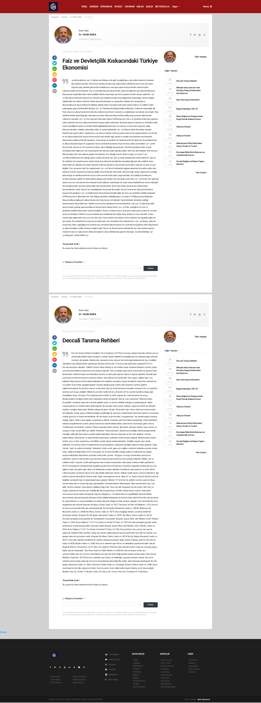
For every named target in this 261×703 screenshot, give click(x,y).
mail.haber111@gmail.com (90, 39)
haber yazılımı (108, 699)
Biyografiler (193, 666)
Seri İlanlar (165, 681)
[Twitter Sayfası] (56, 667)
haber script (153, 699)
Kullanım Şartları (79, 676)
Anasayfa (55, 17)
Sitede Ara (193, 660)
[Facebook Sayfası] (51, 667)
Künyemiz (113, 674)
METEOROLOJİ (162, 6)
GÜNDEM (94, 6)
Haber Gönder (78, 682)
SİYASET (118, 6)
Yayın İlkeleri (55, 679)
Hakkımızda (55, 676)
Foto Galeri (114, 654)
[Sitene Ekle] (85, 667)
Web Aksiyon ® (204, 699)
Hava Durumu (166, 660)
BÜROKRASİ (106, 6)
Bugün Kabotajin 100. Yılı (187, 109)
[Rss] (75, 667)
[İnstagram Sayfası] (61, 667)
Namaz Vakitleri (167, 666)
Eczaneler (165, 669)
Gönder (151, 268)
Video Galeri (114, 659)
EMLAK (140, 6)
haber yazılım (142, 699)
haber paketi (120, 699)
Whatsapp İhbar (79, 679)
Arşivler (112, 669)
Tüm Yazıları (201, 57)
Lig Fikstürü (165, 672)
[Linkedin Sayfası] (70, 667)
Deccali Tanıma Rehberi (186, 81)
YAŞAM (136, 684)
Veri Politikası (55, 682)
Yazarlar (64, 17)
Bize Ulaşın (113, 679)
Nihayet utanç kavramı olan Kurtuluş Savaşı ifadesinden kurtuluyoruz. (188, 90)
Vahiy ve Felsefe (183, 127)
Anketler (192, 663)
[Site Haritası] (80, 667)
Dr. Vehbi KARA (76, 17)
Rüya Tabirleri (194, 669)
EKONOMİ (129, 6)
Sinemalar (165, 678)
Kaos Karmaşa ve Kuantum (188, 100)
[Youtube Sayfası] (66, 667)
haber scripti (131, 699)
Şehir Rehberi (166, 684)
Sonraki (3, 632)
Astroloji (192, 672)
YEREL (84, 6)
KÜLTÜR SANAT (139, 687)
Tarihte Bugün (167, 675)
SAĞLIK (149, 6)
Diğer (175, 6)
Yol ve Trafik (166, 663)
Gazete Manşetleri (168, 687)
